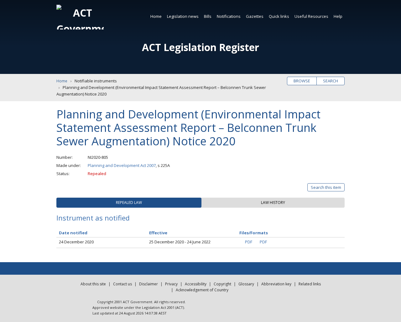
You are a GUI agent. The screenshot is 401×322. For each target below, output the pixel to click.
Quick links (279, 16)
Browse (302, 81)
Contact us (122, 284)
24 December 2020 (76, 242)
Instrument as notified (93, 217)
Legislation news (183, 16)
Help (338, 16)
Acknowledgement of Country (202, 290)
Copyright (222, 284)
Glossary (246, 284)
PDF (248, 242)
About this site (93, 284)
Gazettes (254, 16)
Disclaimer (148, 284)
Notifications (229, 16)
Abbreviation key (276, 284)
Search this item (326, 187)
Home (156, 16)
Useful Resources (311, 16)
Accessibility (195, 284)
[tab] (128, 203)
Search (330, 81)
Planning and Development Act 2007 (122, 165)
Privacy (171, 284)
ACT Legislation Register (200, 47)
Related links (310, 284)
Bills (207, 16)
